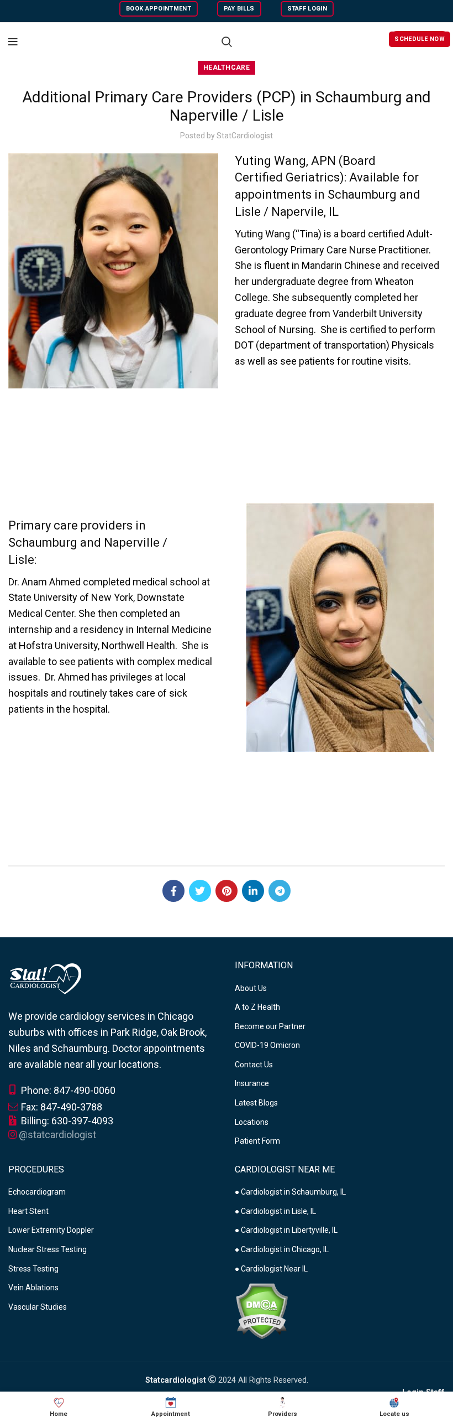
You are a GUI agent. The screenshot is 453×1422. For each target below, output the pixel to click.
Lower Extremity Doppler (51, 1230)
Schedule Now (419, 39)
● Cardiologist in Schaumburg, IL (290, 1191)
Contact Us (254, 1064)
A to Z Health (257, 1007)
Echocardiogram (37, 1191)
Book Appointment (158, 8)
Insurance (252, 1083)
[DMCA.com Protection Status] (261, 1310)
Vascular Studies (37, 1306)
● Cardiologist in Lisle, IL (275, 1211)
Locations (251, 1122)
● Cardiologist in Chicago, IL (282, 1249)
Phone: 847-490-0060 (67, 1090)
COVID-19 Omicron (267, 1045)
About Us (251, 988)
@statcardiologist (57, 1134)
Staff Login (307, 8)
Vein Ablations (33, 1287)
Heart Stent (28, 1211)
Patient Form (257, 1140)
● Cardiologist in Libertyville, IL (286, 1230)
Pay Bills (239, 8)
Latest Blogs (256, 1102)
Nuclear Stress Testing (47, 1249)
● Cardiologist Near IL (271, 1268)
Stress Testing (33, 1268)
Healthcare (226, 67)
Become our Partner (270, 1026)
